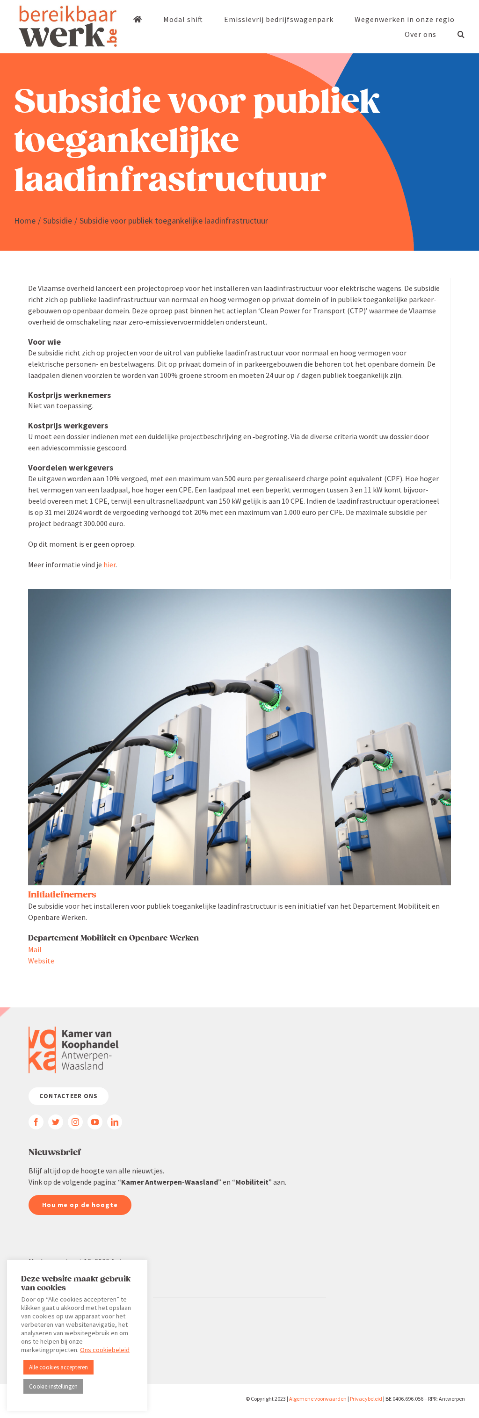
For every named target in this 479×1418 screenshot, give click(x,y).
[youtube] (94, 1121)
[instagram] (75, 1121)
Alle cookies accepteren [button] (58, 1367)
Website (41, 960)
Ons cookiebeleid (105, 1350)
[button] (461, 34)
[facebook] (36, 1121)
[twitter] (55, 1121)
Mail (35, 949)
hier (109, 564)
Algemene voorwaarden (318, 1398)
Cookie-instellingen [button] (53, 1386)
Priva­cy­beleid (366, 1398)
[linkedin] (114, 1121)
